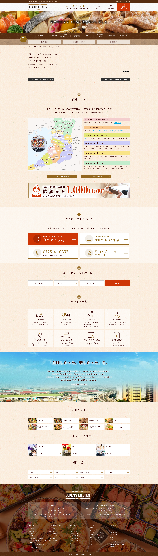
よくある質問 (127, 1)
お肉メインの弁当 (33, 533)
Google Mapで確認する (53, 510)
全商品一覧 (93, 542)
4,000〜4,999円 (74, 538)
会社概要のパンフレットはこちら (52, 516)
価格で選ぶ (73, 525)
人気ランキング (94, 544)
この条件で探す (117, 283)
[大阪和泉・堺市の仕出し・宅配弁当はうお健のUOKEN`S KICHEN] (37, 7)
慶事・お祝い (52, 531)
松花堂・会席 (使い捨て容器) (36, 538)
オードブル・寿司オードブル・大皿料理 (37, 541)
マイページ (113, 542)
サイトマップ (111, 1)
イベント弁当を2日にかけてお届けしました (41, 80)
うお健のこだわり (94, 534)
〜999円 (72, 529)
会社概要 (119, 1)
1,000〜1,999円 (74, 531)
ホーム (31, 47)
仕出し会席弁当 (94, 530)
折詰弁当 (92, 527)
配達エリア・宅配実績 (96, 537)
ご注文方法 (93, 539)
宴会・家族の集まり (54, 533)
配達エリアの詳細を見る (96, 176)
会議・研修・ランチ (54, 538)
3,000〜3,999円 (74, 536)
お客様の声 (113, 525)
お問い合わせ (113, 534)
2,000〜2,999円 (74, 533)
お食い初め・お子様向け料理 (36, 545)
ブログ (36, 47)
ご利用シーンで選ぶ (55, 525)
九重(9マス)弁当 (32, 531)
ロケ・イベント (53, 536)
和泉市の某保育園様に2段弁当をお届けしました (115, 80)
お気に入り (113, 539)
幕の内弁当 (31, 529)
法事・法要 (52, 529)
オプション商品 (32, 547)
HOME (92, 525)
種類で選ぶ (31, 525)
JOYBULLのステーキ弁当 (97, 532)
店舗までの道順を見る (62, 176)
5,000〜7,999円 (74, 540)
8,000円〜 (72, 543)
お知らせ (112, 527)
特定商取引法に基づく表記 (117, 544)
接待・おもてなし (54, 540)
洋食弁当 (30, 536)
